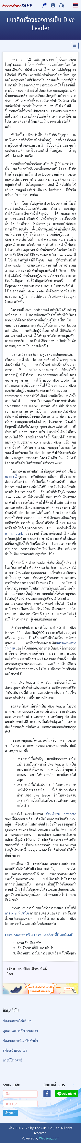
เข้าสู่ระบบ (10, 1112)
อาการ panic (14, 533)
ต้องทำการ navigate (61, 813)
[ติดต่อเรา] (61, 5)
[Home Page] (17, 5)
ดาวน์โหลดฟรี (12, 1060)
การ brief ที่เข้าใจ (17, 913)
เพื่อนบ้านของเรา (15, 1050)
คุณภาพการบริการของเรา (20, 1030)
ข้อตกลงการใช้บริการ (17, 1020)
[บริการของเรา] (44, 5)
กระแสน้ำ (11, 476)
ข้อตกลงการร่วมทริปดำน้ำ (20, 1040)
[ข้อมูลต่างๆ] (53, 5)
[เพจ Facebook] (49, 1094)
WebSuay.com (49, 1138)
